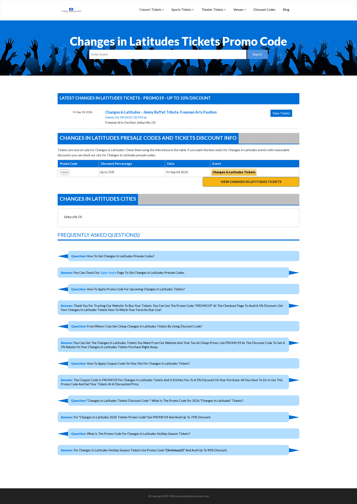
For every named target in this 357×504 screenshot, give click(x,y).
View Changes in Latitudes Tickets (251, 182)
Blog (286, 9)
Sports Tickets (181, 9)
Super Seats (108, 272)
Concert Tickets (150, 9)
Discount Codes (264, 9)
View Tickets (281, 113)
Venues (238, 9)
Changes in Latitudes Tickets (234, 172)
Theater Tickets (212, 9)
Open (64, 172)
